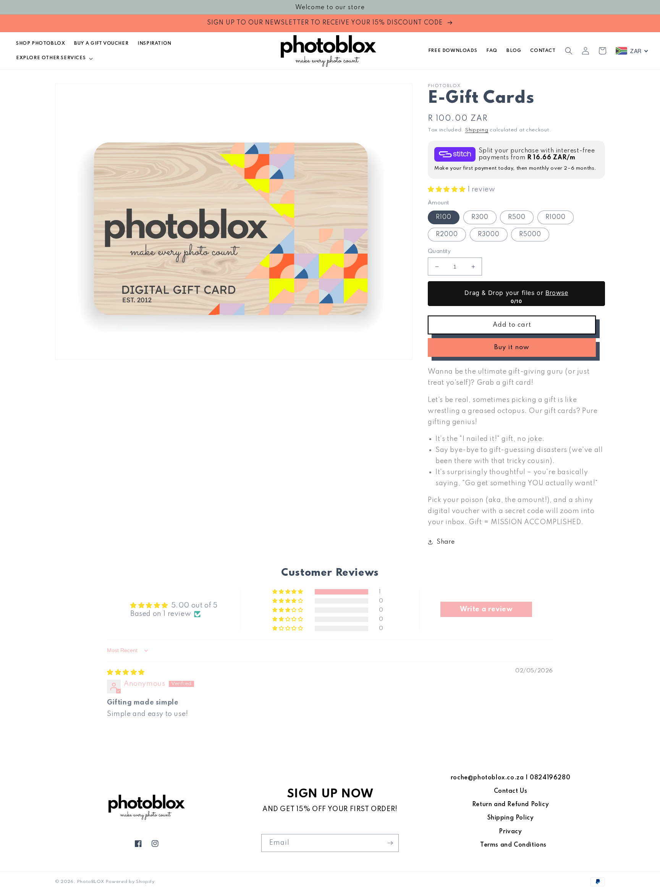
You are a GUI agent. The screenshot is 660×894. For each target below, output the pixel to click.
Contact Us (510, 791)
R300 (480, 217)
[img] (126, 672)
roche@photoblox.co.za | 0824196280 (510, 778)
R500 (517, 217)
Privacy (510, 832)
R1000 (555, 217)
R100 (443, 217)
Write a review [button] (486, 609)
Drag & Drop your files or (516, 292)
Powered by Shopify (130, 881)
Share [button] (446, 542)
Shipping (477, 130)
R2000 (447, 235)
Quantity (439, 251)
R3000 (489, 235)
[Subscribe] (390, 843)
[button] (53, 58)
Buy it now (511, 347)
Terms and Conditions (513, 845)
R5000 (530, 235)
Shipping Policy (510, 818)
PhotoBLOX (90, 881)
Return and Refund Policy (510, 805)
